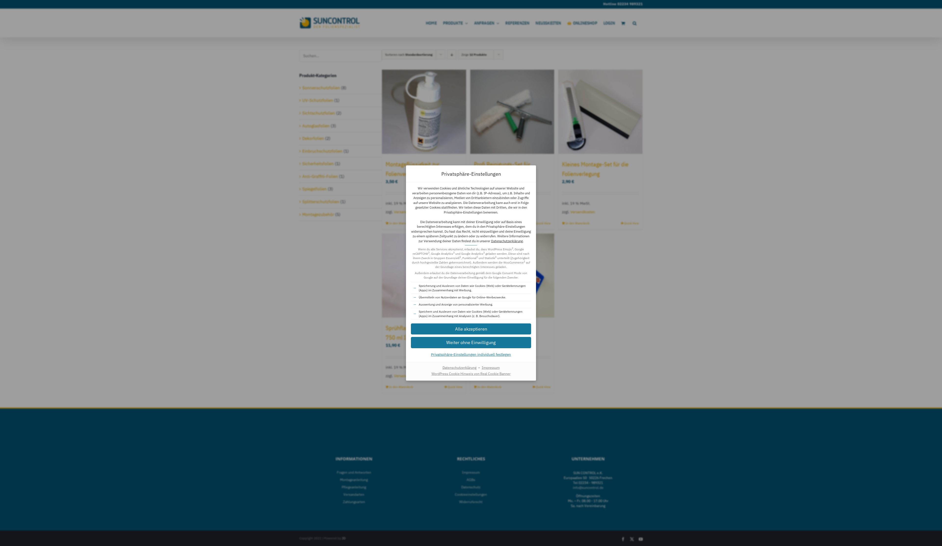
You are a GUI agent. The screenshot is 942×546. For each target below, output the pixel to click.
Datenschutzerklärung (507, 241)
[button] (471, 328)
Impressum (491, 367)
